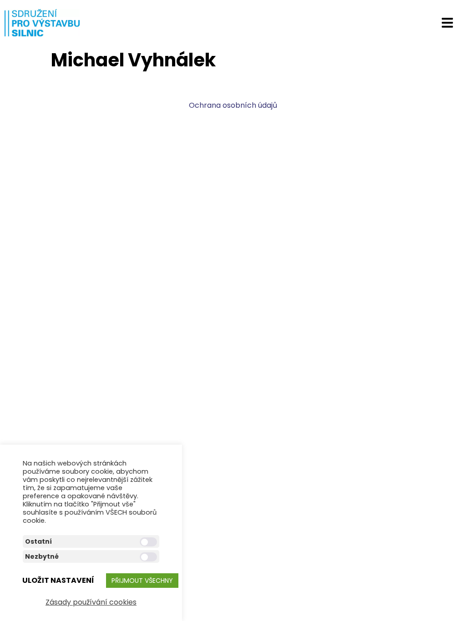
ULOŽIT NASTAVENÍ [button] (58, 580)
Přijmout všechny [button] (142, 580)
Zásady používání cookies (91, 602)
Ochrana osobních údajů (233, 105)
